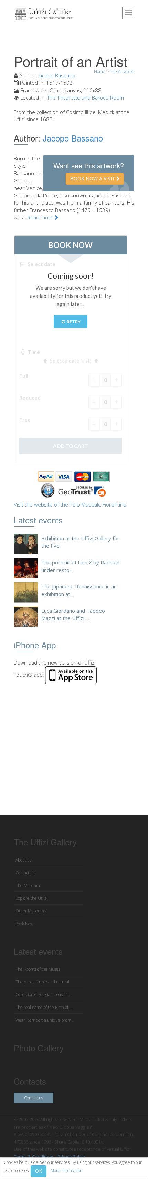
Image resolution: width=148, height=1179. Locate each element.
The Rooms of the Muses (37, 969)
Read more (41, 217)
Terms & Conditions (34, 1157)
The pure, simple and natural (42, 982)
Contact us (24, 873)
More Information (66, 1170)
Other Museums (30, 911)
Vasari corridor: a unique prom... (44, 1020)
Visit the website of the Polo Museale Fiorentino (70, 504)
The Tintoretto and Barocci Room (85, 97)
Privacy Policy (71, 1157)
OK (38, 1171)
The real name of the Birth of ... (43, 1007)
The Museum (27, 885)
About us (23, 860)
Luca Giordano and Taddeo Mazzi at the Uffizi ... (73, 614)
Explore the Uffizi (31, 898)
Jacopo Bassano (56, 75)
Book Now (24, 924)
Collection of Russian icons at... (42, 995)
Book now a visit (93, 178)
